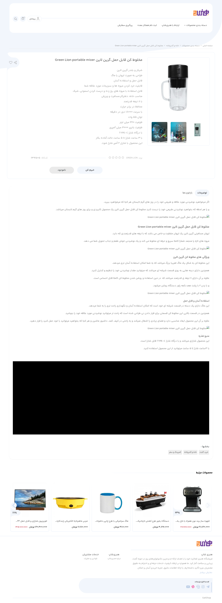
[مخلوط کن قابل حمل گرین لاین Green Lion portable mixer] (172, 545)
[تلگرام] (208, 587)
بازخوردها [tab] (187, 193)
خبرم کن (89, 170)
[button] (14, 505)
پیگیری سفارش (125, 25)
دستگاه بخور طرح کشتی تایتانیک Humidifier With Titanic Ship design (153, 521)
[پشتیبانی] (198, 587)
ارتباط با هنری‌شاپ (170, 25)
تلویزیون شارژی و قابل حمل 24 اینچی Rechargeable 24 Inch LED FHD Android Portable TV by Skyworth (31, 521)
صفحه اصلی (208, 45)
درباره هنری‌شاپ (114, 558)
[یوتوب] (188, 587)
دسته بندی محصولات (196, 25)
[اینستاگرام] (203, 587)
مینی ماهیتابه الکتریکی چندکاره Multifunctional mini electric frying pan (70, 521)
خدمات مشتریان (90, 554)
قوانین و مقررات (90, 558)
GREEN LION (134, 158)
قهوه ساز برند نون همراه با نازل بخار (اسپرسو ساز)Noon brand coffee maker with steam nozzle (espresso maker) (192, 521)
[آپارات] (193, 587)
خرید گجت (204, 452)
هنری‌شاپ (114, 554)
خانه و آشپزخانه (172, 45)
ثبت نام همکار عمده (147, 25)
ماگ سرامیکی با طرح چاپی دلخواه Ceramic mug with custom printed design (111, 521)
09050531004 (202, 582)
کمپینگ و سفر (175, 452)
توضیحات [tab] (202, 193)
